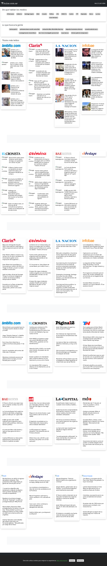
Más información (62, 560)
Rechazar (80, 560)
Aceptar (72, 560)
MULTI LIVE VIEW (99, 3)
